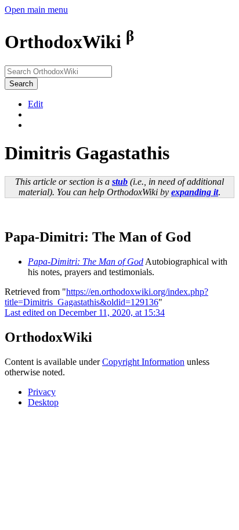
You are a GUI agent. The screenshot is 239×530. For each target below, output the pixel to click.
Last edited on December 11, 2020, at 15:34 (85, 312)
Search (21, 83)
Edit (35, 104)
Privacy (42, 392)
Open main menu (36, 9)
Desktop (43, 402)
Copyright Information (143, 362)
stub (120, 182)
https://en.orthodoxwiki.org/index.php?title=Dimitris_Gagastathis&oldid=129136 (106, 297)
